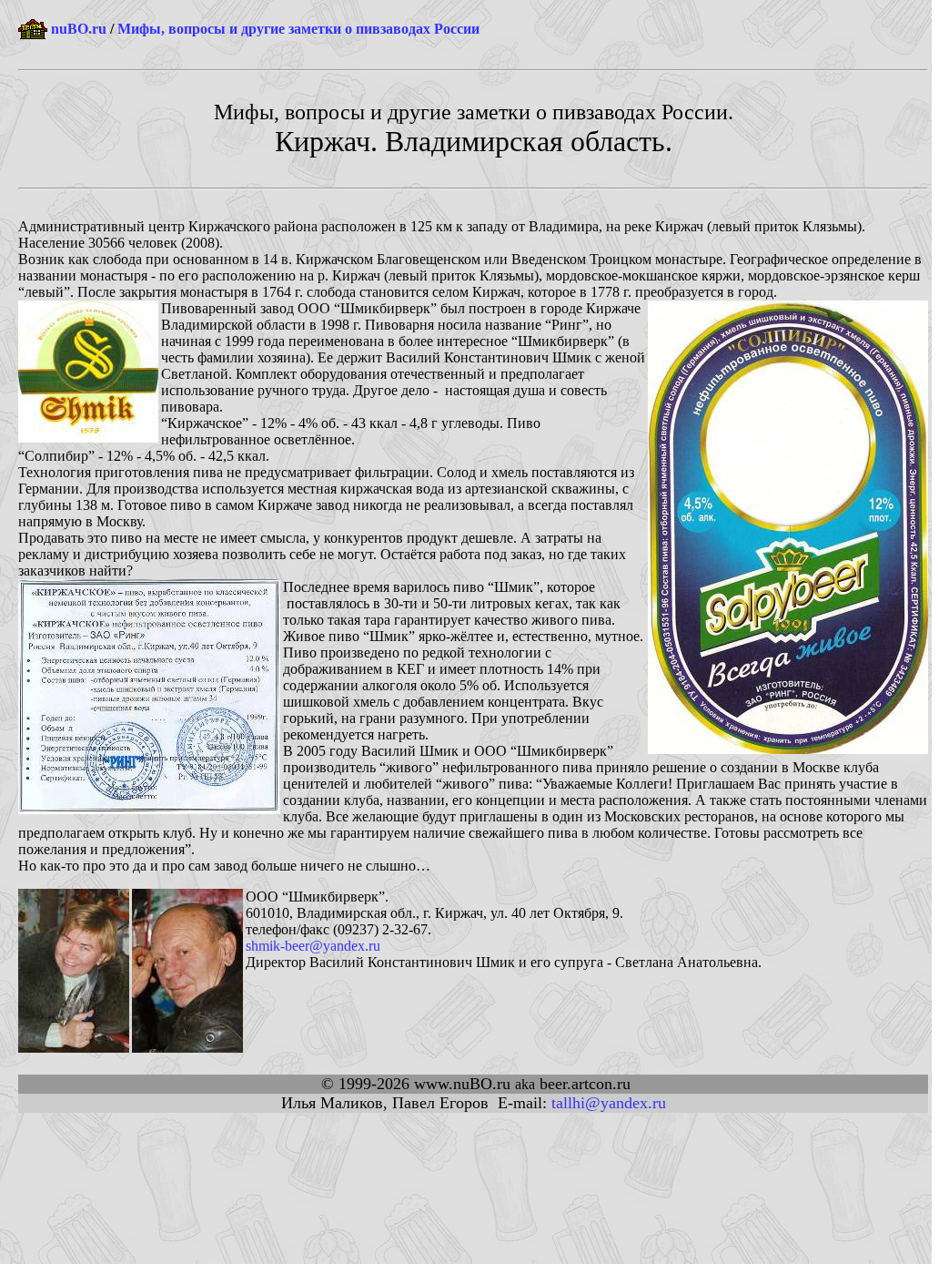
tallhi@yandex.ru (608, 1103)
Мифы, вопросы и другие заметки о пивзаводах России (298, 28)
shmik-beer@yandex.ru (313, 945)
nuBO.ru (78, 28)
